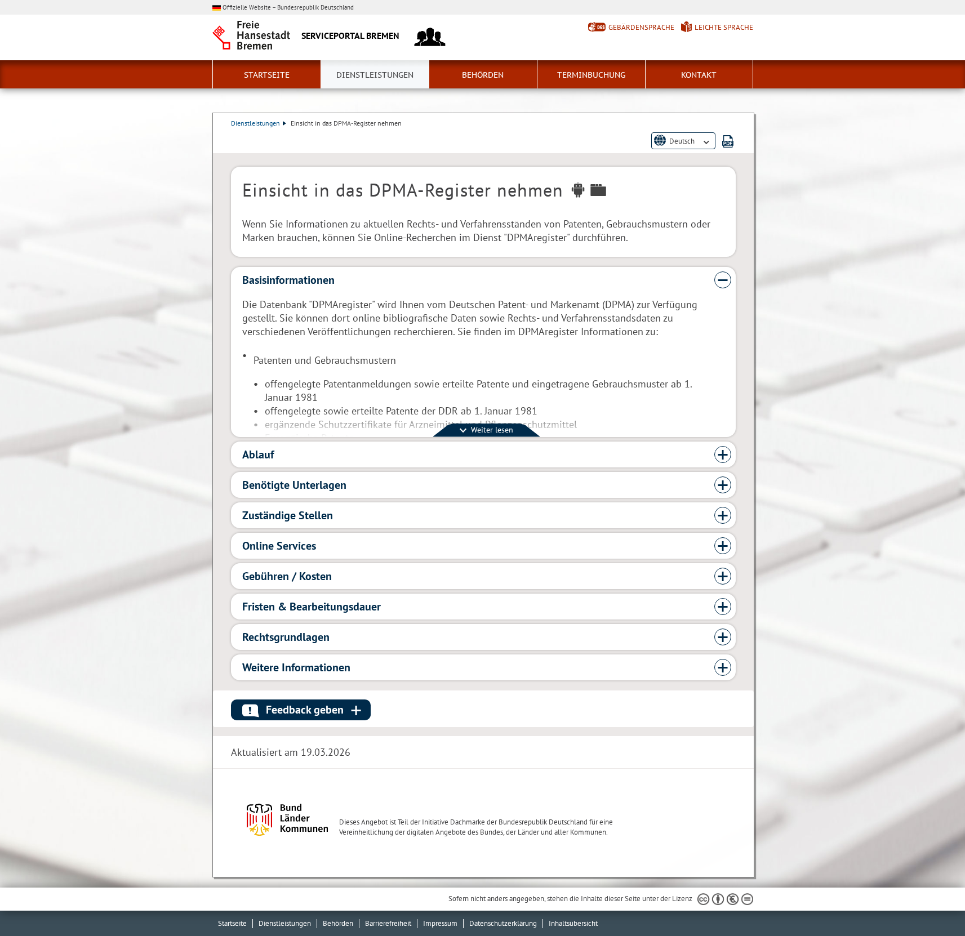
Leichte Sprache (724, 27)
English (680, 150)
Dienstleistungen (374, 75)
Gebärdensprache (641, 27)
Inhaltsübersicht (573, 923)
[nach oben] (930, 901)
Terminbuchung (591, 75)
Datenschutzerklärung (503, 923)
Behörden (483, 75)
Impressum (440, 923)
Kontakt (699, 75)
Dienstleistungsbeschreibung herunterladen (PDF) (728, 141)
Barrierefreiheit (388, 923)
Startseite (267, 75)
